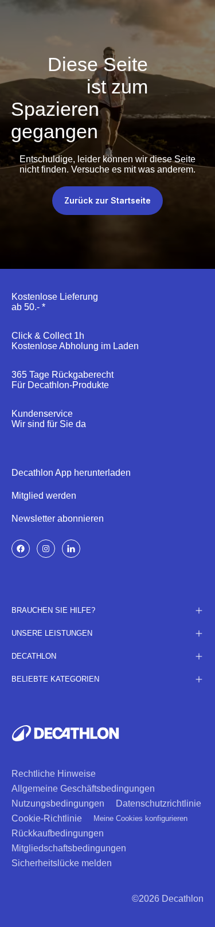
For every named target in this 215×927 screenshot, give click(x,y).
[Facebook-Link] (20, 548)
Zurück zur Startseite (107, 200)
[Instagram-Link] (46, 548)
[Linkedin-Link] (71, 548)
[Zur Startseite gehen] (65, 733)
